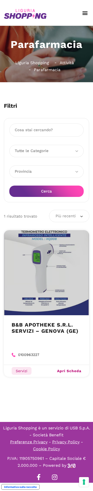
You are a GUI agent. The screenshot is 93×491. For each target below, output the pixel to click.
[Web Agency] (71, 465)
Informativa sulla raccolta (20, 486)
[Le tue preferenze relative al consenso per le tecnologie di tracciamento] (84, 482)
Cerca (46, 191)
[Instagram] (54, 477)
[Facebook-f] (38, 477)
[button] (85, 13)
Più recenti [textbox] (66, 216)
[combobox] (69, 216)
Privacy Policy (66, 441)
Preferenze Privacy (29, 441)
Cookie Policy (46, 448)
